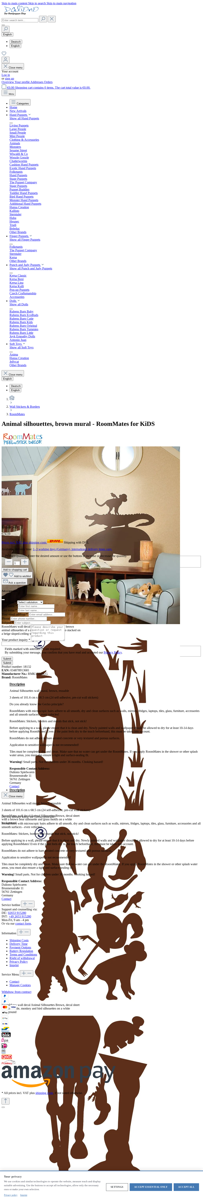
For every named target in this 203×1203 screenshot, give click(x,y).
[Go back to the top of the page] (6, 1101)
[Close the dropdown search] (52, 19)
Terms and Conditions (23, 954)
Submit (7, 658)
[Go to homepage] (21, 14)
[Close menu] (11, 123)
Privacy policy (10, 1195)
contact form (23, 923)
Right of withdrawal (22, 958)
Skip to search (37, 3)
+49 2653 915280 (20, 916)
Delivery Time (19, 944)
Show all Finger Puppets (25, 239)
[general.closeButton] (3, 599)
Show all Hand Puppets (24, 118)
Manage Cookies (20, 985)
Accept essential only (151, 1187)
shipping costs (44, 1093)
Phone (6, 618)
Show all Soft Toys (22, 347)
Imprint (14, 965)
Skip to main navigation (61, 3)
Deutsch (16, 41)
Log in (6, 75)
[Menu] (3, 25)
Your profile (22, 82)
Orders (48, 82)
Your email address (15, 614)
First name (9, 606)
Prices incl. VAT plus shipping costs (24, 542)
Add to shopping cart (15, 569)
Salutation (9, 602)
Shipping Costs (19, 940)
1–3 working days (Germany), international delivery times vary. (72, 549)
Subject (7, 622)
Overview (8, 82)
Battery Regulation (21, 951)
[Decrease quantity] (9, 562)
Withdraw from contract (16, 992)
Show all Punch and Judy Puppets (31, 268)
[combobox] (20, 20)
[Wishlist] (4, 54)
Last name (9, 610)
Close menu (15, 67)
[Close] (3, 1107)
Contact (14, 786)
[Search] (43, 19)
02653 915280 (17, 913)
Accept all (186, 1187)
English (15, 45)
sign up (9, 78)
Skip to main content (15, 3)
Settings (117, 1187)
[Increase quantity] (25, 562)
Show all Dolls (19, 304)
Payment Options (20, 947)
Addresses (37, 82)
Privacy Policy (113, 652)
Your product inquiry (16, 639)
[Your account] (6, 60)
